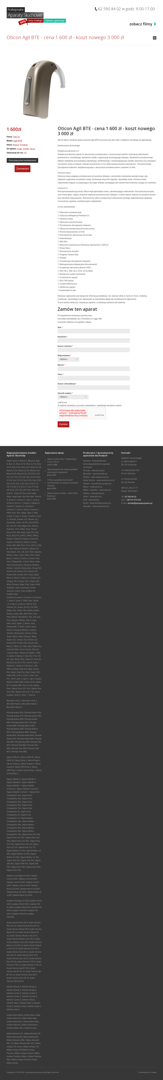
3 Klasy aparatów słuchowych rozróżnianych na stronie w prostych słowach (62, 483)
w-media (153, 1072)
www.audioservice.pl (106, 480)
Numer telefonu (65, 346)
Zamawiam (22, 168)
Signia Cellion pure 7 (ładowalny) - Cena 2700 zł (62, 460)
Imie (60, 327)
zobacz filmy (140, 23)
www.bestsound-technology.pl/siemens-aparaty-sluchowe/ (96, 464)
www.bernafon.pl (100, 474)
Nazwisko (63, 337)
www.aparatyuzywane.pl (100, 503)
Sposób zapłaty (65, 393)
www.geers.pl (96, 496)
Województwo (64, 355)
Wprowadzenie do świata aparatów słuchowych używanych (62, 470)
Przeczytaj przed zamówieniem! (22, 160)
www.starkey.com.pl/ (100, 477)
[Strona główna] (36, 16)
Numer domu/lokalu (67, 384)
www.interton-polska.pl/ (101, 484)
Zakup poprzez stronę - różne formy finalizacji (62, 494)
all (154, 38)
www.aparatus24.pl (100, 506)
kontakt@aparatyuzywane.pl (140, 503)
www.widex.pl (105, 490)
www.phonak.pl (98, 470)
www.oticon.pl (96, 487)
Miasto (61, 365)
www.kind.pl (94, 500)
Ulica (61, 374)
